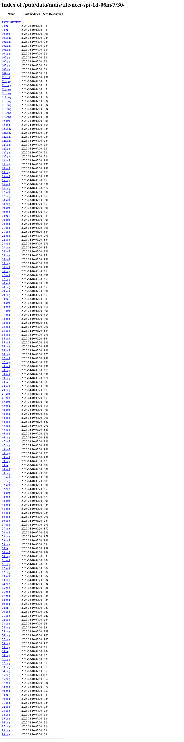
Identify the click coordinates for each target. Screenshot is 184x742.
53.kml (6, 492)
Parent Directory (11, 21)
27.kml (6, 275)
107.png (6, 65)
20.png (6, 223)
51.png (6, 481)
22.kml (6, 235)
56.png (6, 520)
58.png (6, 536)
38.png (6, 370)
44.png (6, 421)
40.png (6, 390)
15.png (6, 180)
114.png (6, 97)
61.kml (6, 560)
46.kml (6, 433)
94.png (6, 714)
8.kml (5, 651)
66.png (6, 591)
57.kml (6, 524)
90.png (6, 698)
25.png (6, 263)
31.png (6, 314)
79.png (6, 647)
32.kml (6, 318)
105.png (6, 57)
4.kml (5, 382)
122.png (6, 136)
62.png (6, 572)
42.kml (6, 401)
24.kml (6, 251)
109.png (6, 73)
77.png (6, 639)
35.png (6, 346)
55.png (6, 512)
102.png (6, 45)
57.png (6, 528)
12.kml (6, 120)
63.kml (6, 576)
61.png (6, 564)
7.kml (5, 607)
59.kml (6, 540)
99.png (6, 734)
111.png (6, 85)
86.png (6, 678)
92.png (6, 706)
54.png (6, 504)
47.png (6, 445)
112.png (6, 89)
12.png (6, 124)
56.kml (6, 516)
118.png (6, 112)
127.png (6, 156)
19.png (6, 211)
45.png (6, 429)
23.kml (6, 243)
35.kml (6, 342)
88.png (6, 686)
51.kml (6, 477)
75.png (6, 631)
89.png (6, 690)
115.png (6, 101)
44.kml (6, 417)
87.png (6, 682)
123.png (6, 140)
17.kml (6, 192)
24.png (6, 255)
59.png (6, 544)
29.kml (6, 291)
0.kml (5, 25)
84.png (6, 671)
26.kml (6, 267)
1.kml (5, 29)
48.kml (6, 449)
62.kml (6, 568)
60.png (6, 556)
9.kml (5, 694)
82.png (6, 663)
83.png (6, 667)
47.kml (6, 441)
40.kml (6, 386)
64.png (6, 583)
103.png (6, 49)
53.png (6, 496)
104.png (6, 53)
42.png (6, 405)
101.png (6, 41)
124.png (6, 144)
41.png (6, 397)
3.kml (5, 298)
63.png (6, 580)
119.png (6, 116)
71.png (6, 615)
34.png (6, 338)
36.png (6, 354)
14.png (6, 172)
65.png (6, 587)
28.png (6, 287)
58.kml (6, 532)
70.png (6, 611)
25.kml (6, 259)
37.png (6, 362)
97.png (6, 726)
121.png (6, 132)
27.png (6, 279)
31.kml (6, 310)
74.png (6, 627)
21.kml (6, 227)
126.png (6, 152)
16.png (6, 188)
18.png (6, 203)
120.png (6, 128)
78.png (6, 643)
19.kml (6, 207)
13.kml (6, 160)
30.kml (6, 302)
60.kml (6, 552)
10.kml (6, 33)
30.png (6, 306)
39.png (6, 378)
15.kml (6, 176)
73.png (6, 623)
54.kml (6, 500)
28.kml (6, 283)
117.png (6, 108)
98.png (6, 730)
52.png (6, 488)
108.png (6, 69)
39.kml (6, 374)
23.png (6, 247)
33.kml (6, 326)
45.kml (6, 425)
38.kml (6, 366)
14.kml (6, 168)
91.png (6, 702)
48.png (6, 453)
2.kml (5, 215)
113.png (6, 93)
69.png (6, 603)
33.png (6, 330)
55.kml (6, 508)
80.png (6, 655)
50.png (6, 473)
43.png (6, 413)
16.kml (6, 184)
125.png (6, 148)
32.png (6, 322)
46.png (6, 437)
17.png (6, 196)
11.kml (6, 77)
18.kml (6, 200)
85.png (6, 675)
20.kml (6, 219)
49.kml (6, 457)
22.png (6, 239)
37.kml (6, 358)
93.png (6, 710)
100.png (6, 37)
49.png (6, 461)
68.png (6, 599)
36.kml (6, 350)
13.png (6, 164)
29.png (6, 295)
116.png (6, 105)
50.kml (6, 469)
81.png (6, 659)
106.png (6, 61)
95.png (6, 718)
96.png (6, 722)
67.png (6, 595)
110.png (6, 81)
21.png (6, 231)
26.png (6, 271)
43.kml (6, 409)
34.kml (6, 334)
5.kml (5, 465)
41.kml (6, 393)
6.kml (5, 548)
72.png (6, 619)
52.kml (6, 485)
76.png (6, 635)
